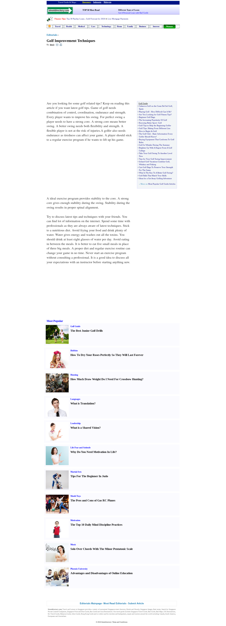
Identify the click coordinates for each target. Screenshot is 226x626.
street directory (120, 609)
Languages (75, 399)
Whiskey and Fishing (147, 164)
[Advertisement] (75, 74)
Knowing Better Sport (148, 123)
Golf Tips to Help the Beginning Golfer (155, 125)
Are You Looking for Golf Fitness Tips (155, 114)
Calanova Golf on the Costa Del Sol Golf (155, 106)
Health (69, 26)
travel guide (120, 612)
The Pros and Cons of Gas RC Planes (92, 500)
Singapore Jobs (72, 616)
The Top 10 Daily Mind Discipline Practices (96, 524)
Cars (93, 26)
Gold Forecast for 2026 (95, 19)
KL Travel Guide (54, 614)
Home (119, 26)
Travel (57, 26)
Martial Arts (76, 472)
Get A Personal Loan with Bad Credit (133, 13)
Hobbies (74, 350)
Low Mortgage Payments (118, 19)
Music (73, 544)
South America (170, 614)
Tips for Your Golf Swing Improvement (155, 159)
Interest (156, 26)
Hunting (74, 375)
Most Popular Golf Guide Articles (161, 184)
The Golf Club (145, 134)
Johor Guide (76, 614)
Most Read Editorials (114, 603)
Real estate (157, 609)
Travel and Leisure (69, 609)
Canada (162, 614)
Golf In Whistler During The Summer (154, 145)
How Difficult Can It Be (161, 112)
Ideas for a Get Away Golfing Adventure (155, 178)
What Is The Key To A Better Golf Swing (155, 173)
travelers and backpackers (117, 614)
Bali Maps (159, 612)
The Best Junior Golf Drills (86, 330)
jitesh (52, 45)
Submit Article (136, 603)
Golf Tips (143, 128)
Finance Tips (60, 19)
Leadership (75, 423)
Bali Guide (151, 612)
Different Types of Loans (128, 10)
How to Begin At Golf (148, 131)
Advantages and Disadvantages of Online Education (101, 573)
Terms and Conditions (119, 622)
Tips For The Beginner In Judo (89, 476)
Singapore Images (146, 609)
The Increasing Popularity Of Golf (153, 120)
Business (142, 26)
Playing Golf (144, 112)
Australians (62, 616)
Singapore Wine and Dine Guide (78, 612)
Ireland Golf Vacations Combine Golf (154, 162)
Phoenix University (79, 569)
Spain (141, 109)
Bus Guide (93, 612)
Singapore (86, 2)
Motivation (75, 520)
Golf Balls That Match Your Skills (152, 176)
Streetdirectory (106, 622)
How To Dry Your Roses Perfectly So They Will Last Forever (106, 354)
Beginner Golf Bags (147, 117)
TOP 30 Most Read (91, 10)
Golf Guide (75, 326)
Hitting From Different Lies (159, 128)
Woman (169, 26)
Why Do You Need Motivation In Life (92, 451)
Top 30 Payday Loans (75, 19)
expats (129, 614)
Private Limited (53, 612)
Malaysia (107, 2)
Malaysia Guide (65, 614)
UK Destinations (169, 612)
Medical (81, 26)
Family (130, 26)
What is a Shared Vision (84, 427)
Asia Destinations (106, 612)
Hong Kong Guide (87, 614)
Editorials (52, 35)
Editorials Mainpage (91, 603)
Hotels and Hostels (133, 609)
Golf (160, 123)
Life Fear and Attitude (80, 447)
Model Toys (75, 496)
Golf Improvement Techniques (71, 41)
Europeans (51, 616)
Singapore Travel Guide (139, 612)
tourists (137, 614)
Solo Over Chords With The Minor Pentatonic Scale (101, 548)
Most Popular (55, 320)
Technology (106, 26)
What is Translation (82, 403)
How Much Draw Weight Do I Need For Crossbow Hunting (106, 379)
